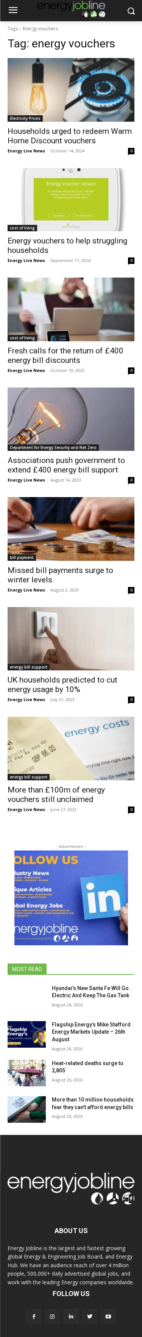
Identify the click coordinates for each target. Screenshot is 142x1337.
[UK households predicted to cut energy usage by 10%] (71, 639)
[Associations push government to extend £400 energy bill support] (71, 419)
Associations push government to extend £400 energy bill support (66, 465)
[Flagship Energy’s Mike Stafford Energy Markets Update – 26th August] (27, 1034)
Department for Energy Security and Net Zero (53, 447)
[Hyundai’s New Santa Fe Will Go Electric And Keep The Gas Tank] (27, 998)
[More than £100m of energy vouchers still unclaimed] (71, 748)
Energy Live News (26, 151)
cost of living (22, 228)
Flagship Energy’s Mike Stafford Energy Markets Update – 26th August (91, 1032)
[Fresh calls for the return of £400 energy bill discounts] (71, 309)
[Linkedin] (71, 1316)
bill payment (22, 557)
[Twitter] (89, 1316)
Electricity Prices (25, 118)
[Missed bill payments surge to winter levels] (71, 529)
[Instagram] (52, 1316)
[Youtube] (108, 1316)
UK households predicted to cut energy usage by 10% (62, 684)
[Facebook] (34, 1316)
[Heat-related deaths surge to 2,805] (27, 1073)
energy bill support (28, 667)
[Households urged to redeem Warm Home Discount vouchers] (71, 90)
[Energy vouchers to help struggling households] (71, 200)
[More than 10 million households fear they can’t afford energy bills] (27, 1109)
